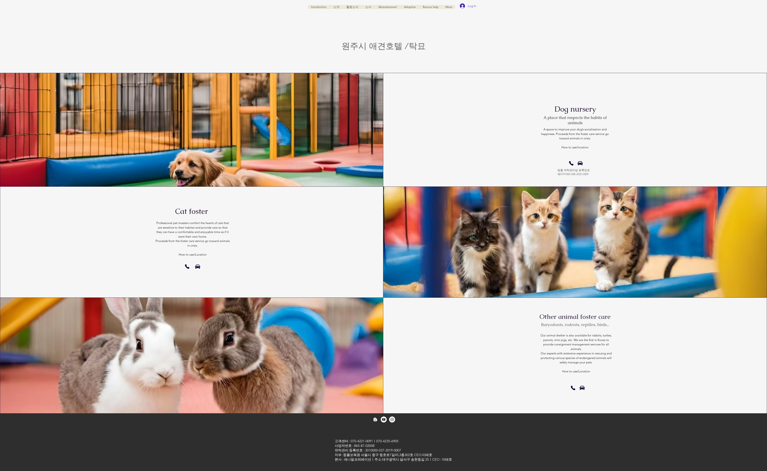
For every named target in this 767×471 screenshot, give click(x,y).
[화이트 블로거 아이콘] (375, 419)
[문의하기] (571, 163)
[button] (387, 7)
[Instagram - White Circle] (392, 419)
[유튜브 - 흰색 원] (384, 419)
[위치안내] (580, 163)
